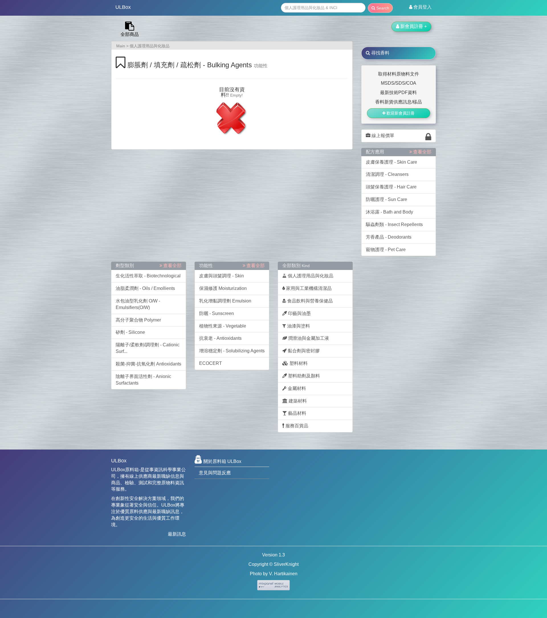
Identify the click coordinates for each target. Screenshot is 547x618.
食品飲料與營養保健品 (309, 300)
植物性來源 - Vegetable (222, 326)
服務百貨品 (296, 425)
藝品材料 (296, 413)
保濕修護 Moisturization (223, 288)
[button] (420, 7)
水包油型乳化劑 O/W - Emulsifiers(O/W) (138, 304)
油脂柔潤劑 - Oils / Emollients (145, 288)
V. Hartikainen (283, 573)
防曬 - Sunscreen (216, 313)
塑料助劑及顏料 (303, 375)
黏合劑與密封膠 (303, 350)
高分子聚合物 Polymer (138, 320)
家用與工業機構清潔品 (308, 288)
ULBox (123, 7)
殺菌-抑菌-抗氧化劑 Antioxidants (148, 363)
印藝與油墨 (299, 313)
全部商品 (130, 34)
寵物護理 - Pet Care (386, 249)
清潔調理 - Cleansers (387, 174)
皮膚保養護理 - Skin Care (391, 162)
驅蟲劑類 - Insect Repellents (394, 224)
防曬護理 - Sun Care (386, 199)
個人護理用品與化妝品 (150, 46)
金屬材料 (296, 388)
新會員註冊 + (413, 26)
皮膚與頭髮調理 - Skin (221, 275)
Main (120, 46)
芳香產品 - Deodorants (388, 237)
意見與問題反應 (215, 472)
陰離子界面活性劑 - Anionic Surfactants (143, 379)
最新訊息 (177, 534)
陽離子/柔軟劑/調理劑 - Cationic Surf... (147, 348)
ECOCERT (210, 363)
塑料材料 (298, 363)
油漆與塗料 (298, 326)
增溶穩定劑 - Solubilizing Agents (232, 350)
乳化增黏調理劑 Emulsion (225, 300)
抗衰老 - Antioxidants (220, 338)
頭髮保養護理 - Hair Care (391, 186)
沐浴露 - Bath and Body (389, 212)
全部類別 (296, 265)
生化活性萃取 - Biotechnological (148, 275)
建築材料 (297, 401)
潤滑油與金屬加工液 (308, 338)
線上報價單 (382, 135)
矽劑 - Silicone (130, 332)
